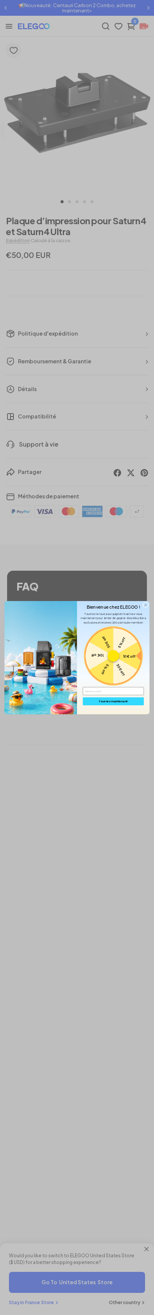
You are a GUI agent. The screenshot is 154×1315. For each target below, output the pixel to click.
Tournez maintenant (113, 701)
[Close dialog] (145, 604)
